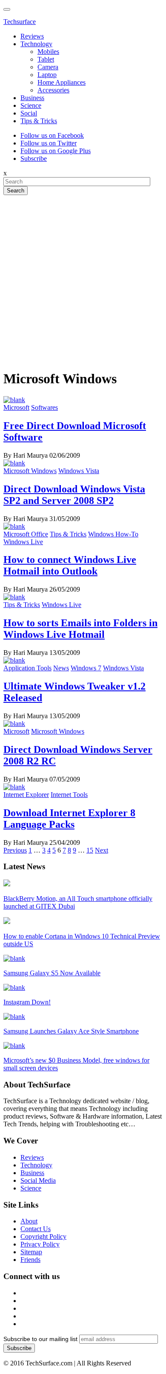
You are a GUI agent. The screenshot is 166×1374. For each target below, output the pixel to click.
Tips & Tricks (38, 120)
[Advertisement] (83, 278)
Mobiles (48, 51)
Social (28, 113)
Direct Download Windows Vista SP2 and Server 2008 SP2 (74, 494)
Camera (47, 67)
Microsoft (16, 407)
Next (101, 850)
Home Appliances (61, 82)
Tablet (45, 59)
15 (89, 850)
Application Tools (27, 668)
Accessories (53, 90)
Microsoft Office (25, 534)
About (28, 1221)
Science (30, 105)
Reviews (32, 36)
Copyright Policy (43, 1236)
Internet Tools (69, 794)
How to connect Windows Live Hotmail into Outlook (69, 565)
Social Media (38, 1180)
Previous (15, 850)
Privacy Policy (40, 1244)
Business (32, 97)
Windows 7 (86, 668)
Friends (30, 1259)
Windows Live (23, 541)
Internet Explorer (26, 794)
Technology (36, 43)
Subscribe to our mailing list (40, 1339)
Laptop (47, 74)
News (61, 668)
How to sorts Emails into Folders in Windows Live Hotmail (80, 628)
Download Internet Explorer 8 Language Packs (69, 818)
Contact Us (35, 1228)
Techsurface (19, 21)
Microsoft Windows (30, 470)
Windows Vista (78, 470)
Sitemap (31, 1252)
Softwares (44, 407)
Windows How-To (113, 534)
